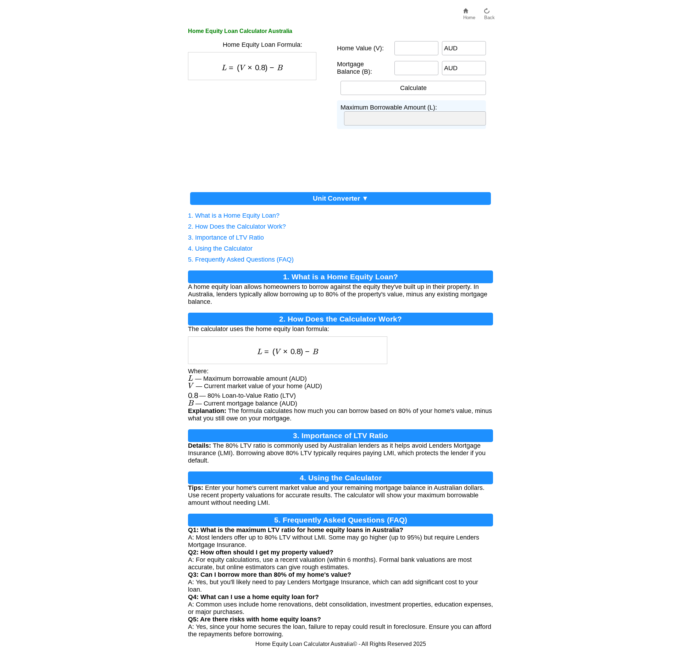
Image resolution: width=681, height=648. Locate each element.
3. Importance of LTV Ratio (226, 237)
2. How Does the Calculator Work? (237, 226)
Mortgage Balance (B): (354, 68)
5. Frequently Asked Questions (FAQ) (241, 259)
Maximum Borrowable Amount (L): (388, 107)
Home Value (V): (360, 48)
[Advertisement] (259, 133)
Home (469, 16)
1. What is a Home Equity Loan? (233, 215)
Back (489, 16)
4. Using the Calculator (220, 248)
